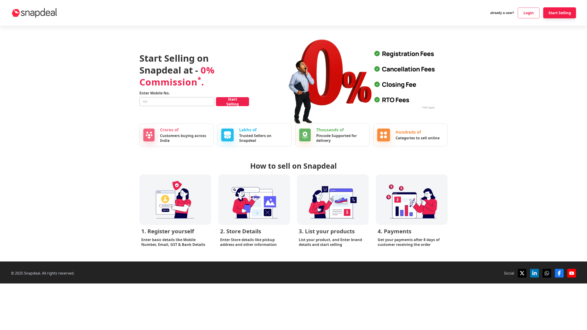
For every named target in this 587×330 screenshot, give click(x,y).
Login (528, 12)
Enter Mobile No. (154, 93)
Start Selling (559, 12)
